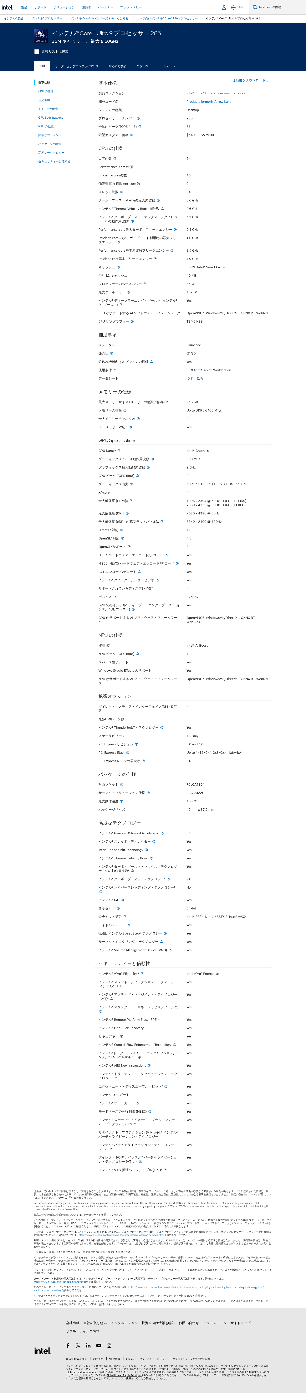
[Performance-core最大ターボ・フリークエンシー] (175, 229)
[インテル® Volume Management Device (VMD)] (170, 950)
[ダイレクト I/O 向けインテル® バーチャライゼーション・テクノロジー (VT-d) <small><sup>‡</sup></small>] (140, 1161)
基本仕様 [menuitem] (44, 82)
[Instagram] (109, 1346)
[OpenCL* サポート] (129, 546)
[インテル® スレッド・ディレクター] (154, 841)
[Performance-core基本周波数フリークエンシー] (172, 250)
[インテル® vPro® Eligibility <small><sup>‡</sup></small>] (142, 973)
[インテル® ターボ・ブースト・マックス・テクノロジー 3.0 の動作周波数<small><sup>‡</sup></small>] (132, 221)
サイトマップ (240, 1323)
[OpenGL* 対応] (122, 538)
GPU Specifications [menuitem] (50, 117)
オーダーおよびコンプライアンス (77, 66)
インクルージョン (124, 1323)
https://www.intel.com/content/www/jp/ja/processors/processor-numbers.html (121, 1235)
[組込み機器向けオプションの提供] (151, 361)
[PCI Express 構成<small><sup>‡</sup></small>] (127, 752)
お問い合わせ (189, 1323)
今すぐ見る (195, 378)
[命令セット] (118, 908)
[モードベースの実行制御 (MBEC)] (150, 1111)
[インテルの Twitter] (78, 1346)
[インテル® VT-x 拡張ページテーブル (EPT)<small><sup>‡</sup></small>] (165, 1170)
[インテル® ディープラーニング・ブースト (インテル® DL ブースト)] (121, 304)
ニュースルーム (214, 1323)
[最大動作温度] (121, 801)
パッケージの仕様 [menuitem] (50, 144)
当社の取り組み (95, 1323)
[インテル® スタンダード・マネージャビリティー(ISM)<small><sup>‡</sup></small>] (100, 1011)
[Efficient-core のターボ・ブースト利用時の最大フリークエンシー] (118, 242)
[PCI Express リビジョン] (136, 744)
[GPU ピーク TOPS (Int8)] (137, 475)
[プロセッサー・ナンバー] (138, 118)
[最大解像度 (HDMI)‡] (131, 501)
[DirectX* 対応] (121, 530)
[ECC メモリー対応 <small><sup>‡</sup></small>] (130, 427)
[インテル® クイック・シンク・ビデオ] (157, 580)
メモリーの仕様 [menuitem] (48, 109)
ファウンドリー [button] (131, 7)
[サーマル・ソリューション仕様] (148, 793)
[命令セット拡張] (125, 916)
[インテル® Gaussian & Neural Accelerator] (162, 833)
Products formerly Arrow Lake (209, 102)
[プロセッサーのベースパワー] (145, 284)
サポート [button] (40, 7)
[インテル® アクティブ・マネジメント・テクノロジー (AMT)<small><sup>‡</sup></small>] (111, 998)
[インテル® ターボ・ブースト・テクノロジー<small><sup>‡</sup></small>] (168, 879)
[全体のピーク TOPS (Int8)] (140, 126)
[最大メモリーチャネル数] (138, 418)
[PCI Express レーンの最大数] (143, 761)
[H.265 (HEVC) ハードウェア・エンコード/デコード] (177, 563)
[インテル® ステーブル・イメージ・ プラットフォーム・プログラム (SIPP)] (135, 1124)
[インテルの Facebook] (67, 1346)
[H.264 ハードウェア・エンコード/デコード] (166, 555)
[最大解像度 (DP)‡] (127, 513)
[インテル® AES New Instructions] (149, 1065)
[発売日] (111, 353)
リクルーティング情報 (82, 1331)
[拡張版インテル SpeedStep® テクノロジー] (165, 933)
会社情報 (72, 1323)
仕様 (42, 66)
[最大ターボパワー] (128, 292)
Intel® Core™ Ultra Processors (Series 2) (216, 93)
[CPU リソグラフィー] (132, 321)
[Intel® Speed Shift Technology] (146, 850)
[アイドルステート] (128, 925)
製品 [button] (24, 7)
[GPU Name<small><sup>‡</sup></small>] (119, 450)
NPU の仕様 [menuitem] (46, 126)
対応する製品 (117, 66)
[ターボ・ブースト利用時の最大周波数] (158, 200)
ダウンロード (145, 66)
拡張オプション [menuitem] (48, 135)
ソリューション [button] (64, 7)
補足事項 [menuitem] (44, 100)
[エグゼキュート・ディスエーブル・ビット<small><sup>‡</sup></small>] (166, 1086)
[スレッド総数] (121, 192)
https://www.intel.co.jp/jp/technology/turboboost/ (61, 1281)
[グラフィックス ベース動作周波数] (152, 459)
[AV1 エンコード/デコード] (139, 572)
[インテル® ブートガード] (137, 1103)
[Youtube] (98, 1346)
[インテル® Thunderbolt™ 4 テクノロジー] (161, 727)
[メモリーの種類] (125, 410)
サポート (169, 66)
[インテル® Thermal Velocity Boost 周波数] (162, 208)
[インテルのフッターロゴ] (42, 1350)
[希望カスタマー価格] (131, 135)
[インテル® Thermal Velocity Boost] (151, 858)
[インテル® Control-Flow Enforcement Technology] (174, 1044)
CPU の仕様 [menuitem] (45, 91)
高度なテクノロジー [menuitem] (51, 152)
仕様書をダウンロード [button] (249, 80)
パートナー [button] (105, 7)
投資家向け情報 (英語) (158, 1323)
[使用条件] (115, 370)
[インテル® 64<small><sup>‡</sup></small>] (122, 900)
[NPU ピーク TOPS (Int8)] (137, 654)
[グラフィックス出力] (131, 484)
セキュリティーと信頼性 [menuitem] (54, 161)
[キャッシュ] (118, 267)
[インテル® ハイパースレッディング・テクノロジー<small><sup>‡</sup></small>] (100, 891)
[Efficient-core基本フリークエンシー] (155, 259)
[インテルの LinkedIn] (88, 1346)
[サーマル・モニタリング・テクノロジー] (161, 941)
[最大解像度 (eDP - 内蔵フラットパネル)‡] (162, 521)
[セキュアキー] (121, 1036)
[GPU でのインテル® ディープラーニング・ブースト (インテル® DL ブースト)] (133, 609)
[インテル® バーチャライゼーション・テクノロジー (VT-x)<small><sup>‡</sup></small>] (111, 1149)
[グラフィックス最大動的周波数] (148, 467)
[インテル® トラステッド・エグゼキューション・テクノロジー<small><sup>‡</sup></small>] (116, 1078)
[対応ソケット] (121, 784)
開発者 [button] (86, 7)
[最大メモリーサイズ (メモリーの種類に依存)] (167, 402)
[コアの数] (115, 158)
